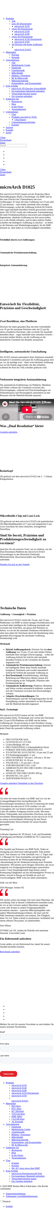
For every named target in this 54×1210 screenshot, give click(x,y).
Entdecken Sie (12, 99)
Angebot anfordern (8, 432)
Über (14, 114)
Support (9, 127)
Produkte (10, 18)
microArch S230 (22, 26)
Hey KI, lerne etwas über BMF (26, 1168)
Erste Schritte (12, 86)
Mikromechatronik (20, 81)
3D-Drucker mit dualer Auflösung (27, 44)
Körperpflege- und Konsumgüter (26, 83)
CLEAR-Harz (18, 1119)
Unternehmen (12, 112)
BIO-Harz (16, 1106)
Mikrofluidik (17, 73)
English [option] (9, 1206)
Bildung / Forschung (21, 75)
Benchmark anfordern (10, 951)
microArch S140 (22, 31)
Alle (13, 21)
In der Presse (17, 106)
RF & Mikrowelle (20, 78)
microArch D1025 (22, 49)
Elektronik (16, 68)
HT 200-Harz (18, 1111)
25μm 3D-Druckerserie (22, 36)
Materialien (11, 52)
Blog (14, 104)
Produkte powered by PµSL (24, 117)
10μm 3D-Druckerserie (22, 29)
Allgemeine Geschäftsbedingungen (22, 1196)
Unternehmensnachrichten (23, 122)
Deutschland (5, 140)
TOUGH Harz (18, 1114)
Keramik (15, 57)
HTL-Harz (16, 1108)
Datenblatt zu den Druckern (30, 783)
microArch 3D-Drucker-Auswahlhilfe (29, 88)
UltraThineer (20, 119)
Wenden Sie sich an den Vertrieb (15, 564)
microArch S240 (22, 34)
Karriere (15, 125)
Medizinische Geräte (21, 65)
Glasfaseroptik (18, 70)
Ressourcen (17, 101)
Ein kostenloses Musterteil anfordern (28, 91)
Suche (8, 132)
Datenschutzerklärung (16, 1193)
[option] (30, 1206)
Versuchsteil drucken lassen (24, 93)
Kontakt (9, 130)
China (2, 137)
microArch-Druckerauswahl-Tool (27, 1173)
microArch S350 (22, 42)
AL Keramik (17, 1121)
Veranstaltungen (19, 109)
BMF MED (17, 1116)
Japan (2, 142)
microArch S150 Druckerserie (28, 39)
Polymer (15, 55)
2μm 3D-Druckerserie (22, 23)
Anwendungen (12, 60)
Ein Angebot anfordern (22, 96)
